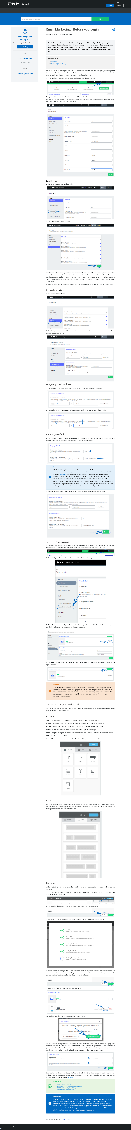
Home (12, 11)
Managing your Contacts (64, 1084)
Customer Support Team (100, 1099)
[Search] (100, 19)
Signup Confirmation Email (58, 65)
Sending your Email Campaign (65, 1089)
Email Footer (54, 61)
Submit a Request (25, 47)
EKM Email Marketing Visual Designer (67, 1088)
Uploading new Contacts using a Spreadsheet (69, 1086)
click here (63, 474)
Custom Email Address (57, 63)
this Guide (70, 1077)
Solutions (15, 1127)
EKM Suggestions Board (85, 1110)
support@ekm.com (24, 73)
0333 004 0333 (25, 58)
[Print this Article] (113, 29)
